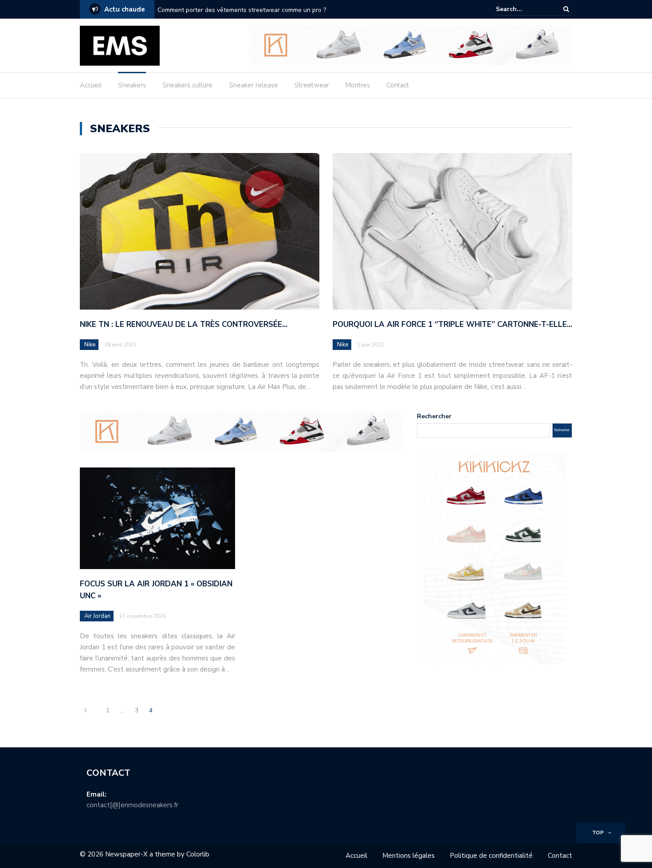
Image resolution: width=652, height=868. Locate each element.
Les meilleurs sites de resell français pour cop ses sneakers (241, 10)
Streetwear (312, 85)
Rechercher (434, 416)
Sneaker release (253, 85)
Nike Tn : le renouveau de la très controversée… (183, 324)
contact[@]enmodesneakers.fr (132, 805)
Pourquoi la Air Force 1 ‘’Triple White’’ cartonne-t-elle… (452, 324)
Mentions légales (408, 855)
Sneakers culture (187, 85)
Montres (358, 85)
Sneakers (132, 85)
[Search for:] (523, 9)
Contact (397, 85)
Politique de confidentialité (491, 855)
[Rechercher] (566, 9)
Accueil (91, 85)
